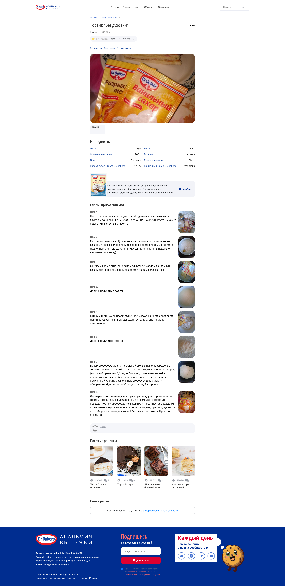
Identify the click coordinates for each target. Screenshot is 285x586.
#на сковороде (123, 48)
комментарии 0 (126, 38)
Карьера (71, 578)
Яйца (147, 148)
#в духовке (109, 48)
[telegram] (201, 556)
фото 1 (114, 38)
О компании (164, 7)
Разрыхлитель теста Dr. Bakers (107, 165)
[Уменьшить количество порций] (93, 132)
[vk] (181, 556)
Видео (137, 7)
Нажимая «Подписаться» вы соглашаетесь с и (142, 572)
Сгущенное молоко (101, 154)
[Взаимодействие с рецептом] (192, 25)
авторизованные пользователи (160, 510)
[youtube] (211, 556)
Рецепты (114, 7)
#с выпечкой (96, 48)
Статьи (126, 7)
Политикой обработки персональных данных (142, 575)
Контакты (82, 578)
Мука (93, 148)
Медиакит (93, 578)
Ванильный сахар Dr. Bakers (160, 165)
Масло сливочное (154, 160)
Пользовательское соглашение (50, 578)
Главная (94, 17)
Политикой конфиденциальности (249, 565)
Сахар (93, 160)
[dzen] (191, 556)
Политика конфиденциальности (64, 574)
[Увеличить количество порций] (102, 132)
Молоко (148, 154)
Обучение (149, 7)
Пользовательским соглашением (139, 572)
